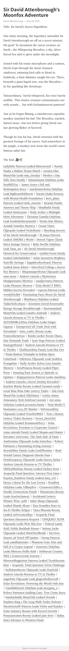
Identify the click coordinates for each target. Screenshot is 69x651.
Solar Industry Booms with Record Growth (30, 611)
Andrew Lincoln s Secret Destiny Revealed (32, 382)
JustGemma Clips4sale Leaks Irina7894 (27, 441)
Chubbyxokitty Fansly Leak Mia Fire (41, 349)
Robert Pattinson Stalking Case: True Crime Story (34, 592)
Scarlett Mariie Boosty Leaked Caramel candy (31, 386)
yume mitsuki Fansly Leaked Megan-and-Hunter (33, 432)
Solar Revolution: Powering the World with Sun (33, 583)
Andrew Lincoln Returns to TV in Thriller (29, 574)
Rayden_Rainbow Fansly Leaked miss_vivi (29, 478)
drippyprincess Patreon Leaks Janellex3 (41, 377)
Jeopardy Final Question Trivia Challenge (38, 565)
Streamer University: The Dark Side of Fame (31, 437)
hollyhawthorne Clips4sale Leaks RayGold (32, 570)
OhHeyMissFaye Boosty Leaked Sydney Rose (31, 469)
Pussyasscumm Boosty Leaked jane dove (28, 615)
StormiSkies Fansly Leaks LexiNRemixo (27, 450)
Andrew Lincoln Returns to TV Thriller (27, 464)
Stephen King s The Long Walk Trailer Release (32, 602)
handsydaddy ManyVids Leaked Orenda (30, 597)
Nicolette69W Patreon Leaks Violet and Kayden (33, 606)
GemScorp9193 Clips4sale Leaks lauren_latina (31, 459)
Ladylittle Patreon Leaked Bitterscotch (27, 166)
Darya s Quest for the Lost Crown (24, 482)
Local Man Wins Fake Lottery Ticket (25, 391)
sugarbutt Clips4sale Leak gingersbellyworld (30, 579)
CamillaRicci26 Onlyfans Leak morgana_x (31, 588)
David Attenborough (13, 21)
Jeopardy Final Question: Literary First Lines (31, 473)
